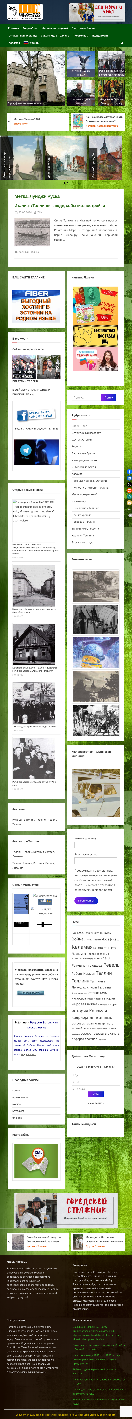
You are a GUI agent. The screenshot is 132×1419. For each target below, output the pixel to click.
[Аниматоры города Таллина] (97, 12)
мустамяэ (18, 1110)
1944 (80, 933)
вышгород (102, 1004)
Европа (76, 446)
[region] (36, 367)
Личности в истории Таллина (90, 487)
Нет (77, 1082)
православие (20, 1097)
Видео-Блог (30, 28)
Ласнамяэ (79, 953)
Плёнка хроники (82, 515)
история (112, 1004)
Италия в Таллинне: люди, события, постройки (59, 205)
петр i (102, 1023)
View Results (96, 1103)
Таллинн (80, 980)
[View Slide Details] (24, 367)
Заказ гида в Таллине (55, 35)
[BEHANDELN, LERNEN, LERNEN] (96, 646)
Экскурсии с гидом (83, 542)
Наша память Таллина (85, 508)
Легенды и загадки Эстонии (89, 480)
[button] (129, 471)
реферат (86, 1033)
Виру (107, 933)
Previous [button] (16, 366)
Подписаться (86, 900)
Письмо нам (80, 35)
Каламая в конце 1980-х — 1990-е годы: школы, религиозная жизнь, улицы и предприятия (97, 1359)
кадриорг (80, 1017)
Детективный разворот (86, 432)
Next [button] (56, 366)
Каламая (14, 42)
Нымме (98, 958)
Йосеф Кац (110, 939)
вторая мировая (94, 998)
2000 (93, 933)
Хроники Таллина (67, 123)
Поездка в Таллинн (84, 521)
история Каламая (89, 1010)
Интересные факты (84, 467)
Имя (85, 838)
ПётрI (106, 958)
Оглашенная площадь (23, 35)
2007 (100, 932)
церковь (102, 1039)
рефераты (100, 1033)
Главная (13, 28)
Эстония (94, 993)
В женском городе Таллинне (73, 119)
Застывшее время (92, 940)
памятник (91, 1023)
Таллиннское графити (85, 528)
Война (78, 939)
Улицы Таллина (98, 987)
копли (16, 1090)
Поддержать (100, 35)
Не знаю (80, 1089)
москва (16, 1104)
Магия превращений (54, 28)
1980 (87, 933)
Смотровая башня (83, 28)
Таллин (104, 973)
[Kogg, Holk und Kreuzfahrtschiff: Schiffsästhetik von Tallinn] (96, 579)
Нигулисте (88, 959)
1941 (74, 933)
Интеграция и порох (84, 460)
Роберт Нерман (83, 973)
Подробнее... (28, 1054)
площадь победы (99, 1028)
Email (85, 854)
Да (76, 1075)
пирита (87, 1028)
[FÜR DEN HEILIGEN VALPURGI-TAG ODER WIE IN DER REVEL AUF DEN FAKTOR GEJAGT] (96, 680)
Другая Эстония (82, 439)
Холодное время (79, 993)
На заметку (79, 501)
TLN (39, 212)
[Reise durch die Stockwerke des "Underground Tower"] (96, 612)
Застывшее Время (83, 453)
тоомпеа (91, 1039)
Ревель (111, 965)
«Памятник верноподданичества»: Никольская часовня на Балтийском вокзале (70, 1240)
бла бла (17, 1117)
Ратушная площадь (87, 965)
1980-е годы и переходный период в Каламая (34, 726)
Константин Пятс (104, 947)
